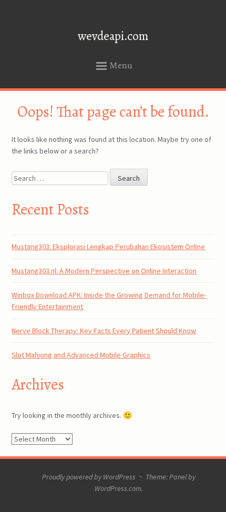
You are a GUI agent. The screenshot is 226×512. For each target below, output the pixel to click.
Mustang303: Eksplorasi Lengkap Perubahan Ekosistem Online (108, 246)
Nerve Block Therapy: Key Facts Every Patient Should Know (104, 330)
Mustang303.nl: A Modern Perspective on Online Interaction (104, 270)
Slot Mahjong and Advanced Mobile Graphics (81, 355)
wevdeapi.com (113, 36)
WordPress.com (118, 488)
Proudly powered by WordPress (89, 477)
